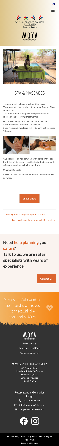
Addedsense (33, 443)
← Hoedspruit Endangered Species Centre (24, 214)
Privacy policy (29, 343)
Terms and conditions (29, 348)
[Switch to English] (53, 4)
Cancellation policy (29, 353)
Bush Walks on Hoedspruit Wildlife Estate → (34, 220)
